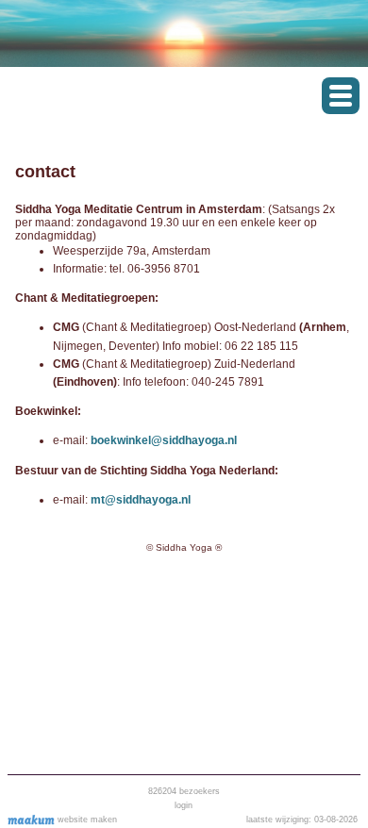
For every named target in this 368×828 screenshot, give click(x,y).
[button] (341, 95)
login (183, 805)
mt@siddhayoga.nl (141, 499)
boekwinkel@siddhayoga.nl (164, 440)
